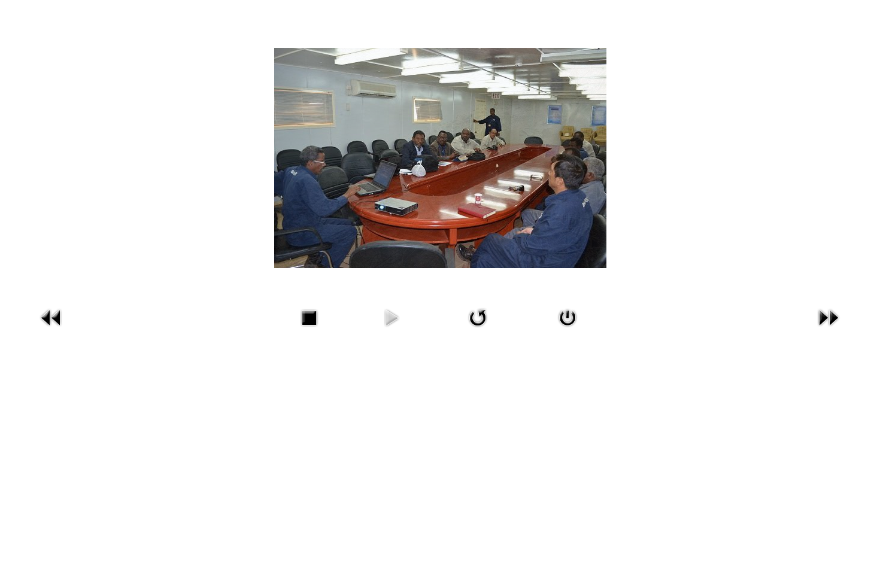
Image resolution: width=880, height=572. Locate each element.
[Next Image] (828, 316)
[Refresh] (477, 316)
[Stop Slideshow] (309, 316)
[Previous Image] (51, 316)
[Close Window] (567, 316)
